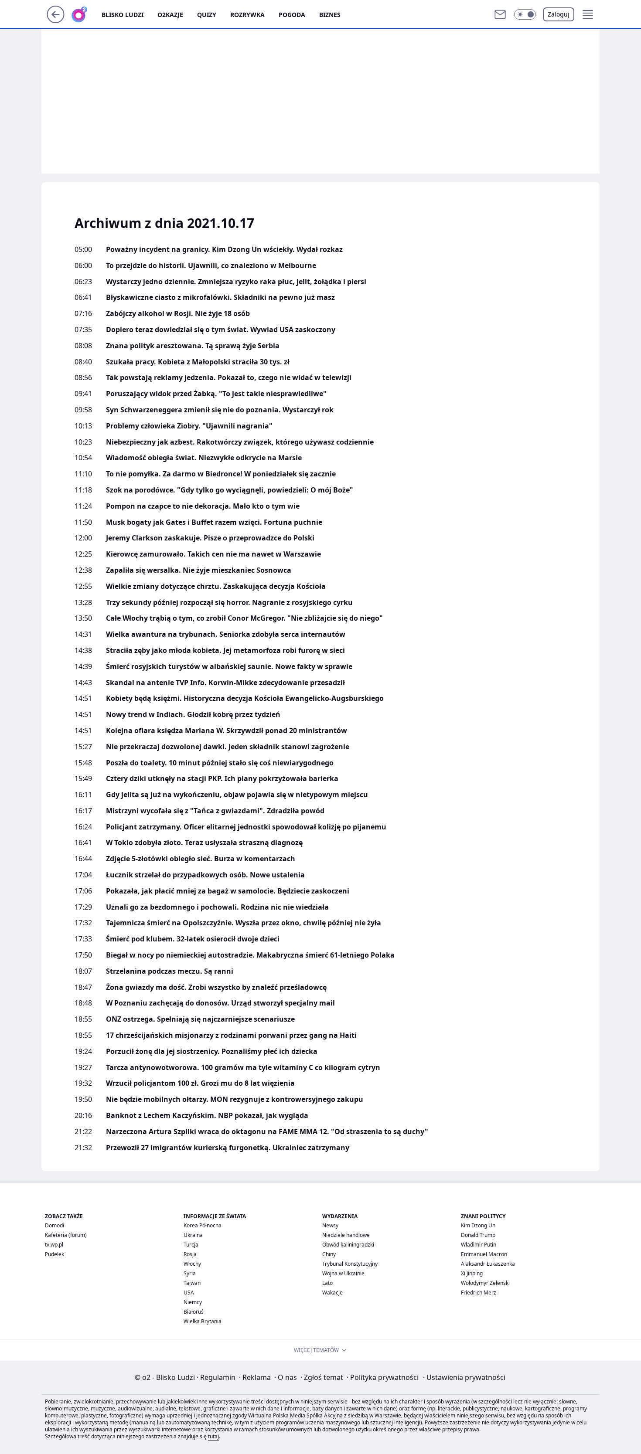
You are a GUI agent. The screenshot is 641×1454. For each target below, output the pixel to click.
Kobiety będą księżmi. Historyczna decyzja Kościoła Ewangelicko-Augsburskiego (245, 698)
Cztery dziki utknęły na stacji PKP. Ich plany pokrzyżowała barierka (222, 778)
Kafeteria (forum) (66, 1235)
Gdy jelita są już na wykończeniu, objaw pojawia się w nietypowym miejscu (237, 794)
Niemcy (193, 1302)
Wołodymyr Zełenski (485, 1283)
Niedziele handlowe (346, 1235)
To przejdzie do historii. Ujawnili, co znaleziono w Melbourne (211, 265)
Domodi (54, 1225)
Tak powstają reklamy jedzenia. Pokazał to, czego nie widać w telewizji (228, 377)
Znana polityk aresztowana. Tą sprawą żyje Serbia (193, 345)
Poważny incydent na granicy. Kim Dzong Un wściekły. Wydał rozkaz (224, 249)
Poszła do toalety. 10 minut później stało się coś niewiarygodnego (220, 763)
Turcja (191, 1244)
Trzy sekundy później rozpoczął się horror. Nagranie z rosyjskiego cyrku (229, 602)
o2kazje (170, 14)
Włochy (192, 1263)
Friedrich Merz (478, 1292)
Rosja (190, 1254)
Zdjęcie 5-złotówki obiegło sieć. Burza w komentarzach (200, 858)
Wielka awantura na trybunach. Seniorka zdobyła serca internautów (225, 634)
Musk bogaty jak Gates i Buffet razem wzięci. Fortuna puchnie (214, 522)
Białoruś (194, 1311)
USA (189, 1292)
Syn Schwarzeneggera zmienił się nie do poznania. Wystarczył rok (220, 409)
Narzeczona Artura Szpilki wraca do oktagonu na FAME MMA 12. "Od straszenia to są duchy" (267, 1131)
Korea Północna (203, 1225)
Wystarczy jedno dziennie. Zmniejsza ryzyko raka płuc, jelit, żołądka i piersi (236, 281)
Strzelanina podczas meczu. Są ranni (169, 971)
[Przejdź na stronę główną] (56, 20)
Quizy (206, 14)
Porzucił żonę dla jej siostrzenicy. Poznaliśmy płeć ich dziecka (211, 1051)
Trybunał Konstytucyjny (350, 1263)
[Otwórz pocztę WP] (500, 14)
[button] (525, 14)
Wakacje (332, 1292)
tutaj (213, 1436)
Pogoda (292, 14)
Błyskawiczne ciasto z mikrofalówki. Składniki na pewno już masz (220, 297)
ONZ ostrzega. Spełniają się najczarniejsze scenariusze (200, 1019)
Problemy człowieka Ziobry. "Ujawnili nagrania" (189, 426)
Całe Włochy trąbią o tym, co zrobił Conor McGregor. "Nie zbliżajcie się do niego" (244, 618)
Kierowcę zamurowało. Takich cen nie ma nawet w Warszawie (213, 554)
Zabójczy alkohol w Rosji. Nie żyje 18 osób (178, 313)
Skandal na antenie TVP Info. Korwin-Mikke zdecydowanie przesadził (225, 682)
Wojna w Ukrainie (343, 1273)
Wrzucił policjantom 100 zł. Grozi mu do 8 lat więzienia (200, 1083)
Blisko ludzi (122, 14)
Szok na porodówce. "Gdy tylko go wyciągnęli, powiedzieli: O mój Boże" (229, 490)
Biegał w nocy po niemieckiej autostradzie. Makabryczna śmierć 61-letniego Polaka (250, 955)
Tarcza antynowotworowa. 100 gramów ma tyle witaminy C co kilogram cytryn (243, 1067)
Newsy (330, 1225)
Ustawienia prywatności (464, 1377)
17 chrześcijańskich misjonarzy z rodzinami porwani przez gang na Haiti (231, 1035)
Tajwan (192, 1283)
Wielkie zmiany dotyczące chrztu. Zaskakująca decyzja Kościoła (216, 586)
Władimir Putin (478, 1244)
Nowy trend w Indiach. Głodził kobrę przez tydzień (193, 714)
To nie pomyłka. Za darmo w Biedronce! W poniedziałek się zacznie (221, 474)
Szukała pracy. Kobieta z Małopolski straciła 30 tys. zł (198, 362)
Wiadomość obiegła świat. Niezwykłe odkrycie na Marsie (204, 457)
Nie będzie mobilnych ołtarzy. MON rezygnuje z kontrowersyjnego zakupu (234, 1099)
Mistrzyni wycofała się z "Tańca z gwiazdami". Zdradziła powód (215, 810)
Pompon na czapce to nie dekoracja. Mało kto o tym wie (203, 506)
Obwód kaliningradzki (348, 1244)
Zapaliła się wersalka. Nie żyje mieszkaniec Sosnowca (198, 570)
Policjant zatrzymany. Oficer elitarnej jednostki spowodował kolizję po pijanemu (246, 827)
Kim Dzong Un (478, 1225)
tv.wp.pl (54, 1244)
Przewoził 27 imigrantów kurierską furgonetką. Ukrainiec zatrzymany (227, 1147)
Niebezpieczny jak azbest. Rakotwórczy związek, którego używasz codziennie (240, 442)
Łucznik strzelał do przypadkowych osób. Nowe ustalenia (205, 875)
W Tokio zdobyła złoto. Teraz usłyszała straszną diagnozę (204, 842)
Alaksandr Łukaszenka (488, 1263)
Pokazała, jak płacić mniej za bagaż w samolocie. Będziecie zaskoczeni (227, 891)
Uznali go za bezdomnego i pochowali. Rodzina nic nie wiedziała (217, 907)
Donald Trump (478, 1235)
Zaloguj (558, 14)
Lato (327, 1283)
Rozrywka (247, 14)
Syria (190, 1273)
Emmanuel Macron (484, 1254)
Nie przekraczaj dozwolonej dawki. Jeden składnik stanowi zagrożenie (227, 746)
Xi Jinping (472, 1273)
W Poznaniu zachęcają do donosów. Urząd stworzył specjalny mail (220, 1003)
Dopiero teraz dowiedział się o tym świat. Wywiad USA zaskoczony (220, 329)
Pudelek (54, 1254)
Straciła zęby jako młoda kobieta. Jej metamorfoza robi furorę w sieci (225, 650)
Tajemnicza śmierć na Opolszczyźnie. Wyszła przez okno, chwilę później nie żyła (243, 922)
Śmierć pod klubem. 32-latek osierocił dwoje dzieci (193, 939)
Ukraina (193, 1235)
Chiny (329, 1254)
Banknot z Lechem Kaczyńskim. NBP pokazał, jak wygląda (207, 1115)
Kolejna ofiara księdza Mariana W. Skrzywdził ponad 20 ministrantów (226, 730)
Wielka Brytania (203, 1321)
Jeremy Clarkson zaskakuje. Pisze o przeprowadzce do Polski (210, 538)
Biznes (330, 14)
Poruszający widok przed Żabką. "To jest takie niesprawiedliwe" (216, 393)
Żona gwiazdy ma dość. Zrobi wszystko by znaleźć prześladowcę (216, 987)
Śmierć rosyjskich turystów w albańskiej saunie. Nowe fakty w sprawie (229, 666)
